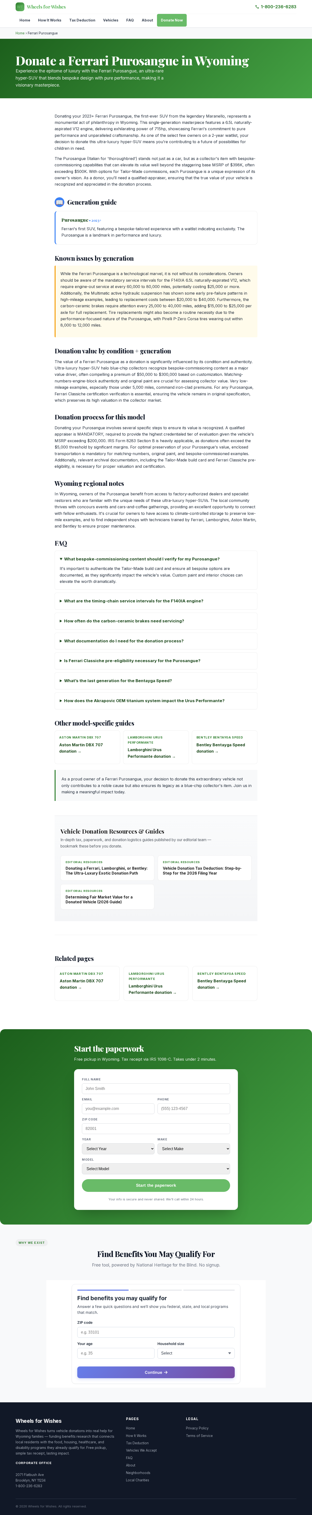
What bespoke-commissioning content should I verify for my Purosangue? (142, 559)
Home (25, 20)
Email (87, 1099)
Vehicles (110, 20)
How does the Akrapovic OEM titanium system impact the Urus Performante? (144, 700)
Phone (163, 1099)
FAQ (130, 20)
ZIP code (90, 1119)
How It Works (49, 20)
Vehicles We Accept (141, 1450)
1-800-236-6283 (278, 6)
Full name (91, 1079)
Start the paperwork (156, 1185)
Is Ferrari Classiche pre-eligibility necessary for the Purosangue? (132, 660)
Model (88, 1159)
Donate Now (172, 20)
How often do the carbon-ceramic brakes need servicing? (124, 620)
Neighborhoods (138, 1473)
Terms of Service (199, 1436)
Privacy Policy (197, 1428)
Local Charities (137, 1480)
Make (162, 1139)
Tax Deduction (82, 20)
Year (86, 1139)
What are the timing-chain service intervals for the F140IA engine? (133, 600)
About (147, 20)
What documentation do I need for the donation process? (124, 640)
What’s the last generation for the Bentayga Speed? (118, 680)
